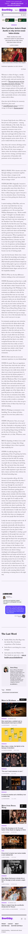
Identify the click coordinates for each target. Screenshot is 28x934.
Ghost (20, 930)
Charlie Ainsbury (7, 750)
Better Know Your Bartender (10, 692)
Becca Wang (14, 45)
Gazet (4, 932)
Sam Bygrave (6, 725)
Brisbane (14, 25)
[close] (26, 3)
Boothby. (7, 930)
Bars (3, 850)
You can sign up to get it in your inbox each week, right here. (13, 82)
